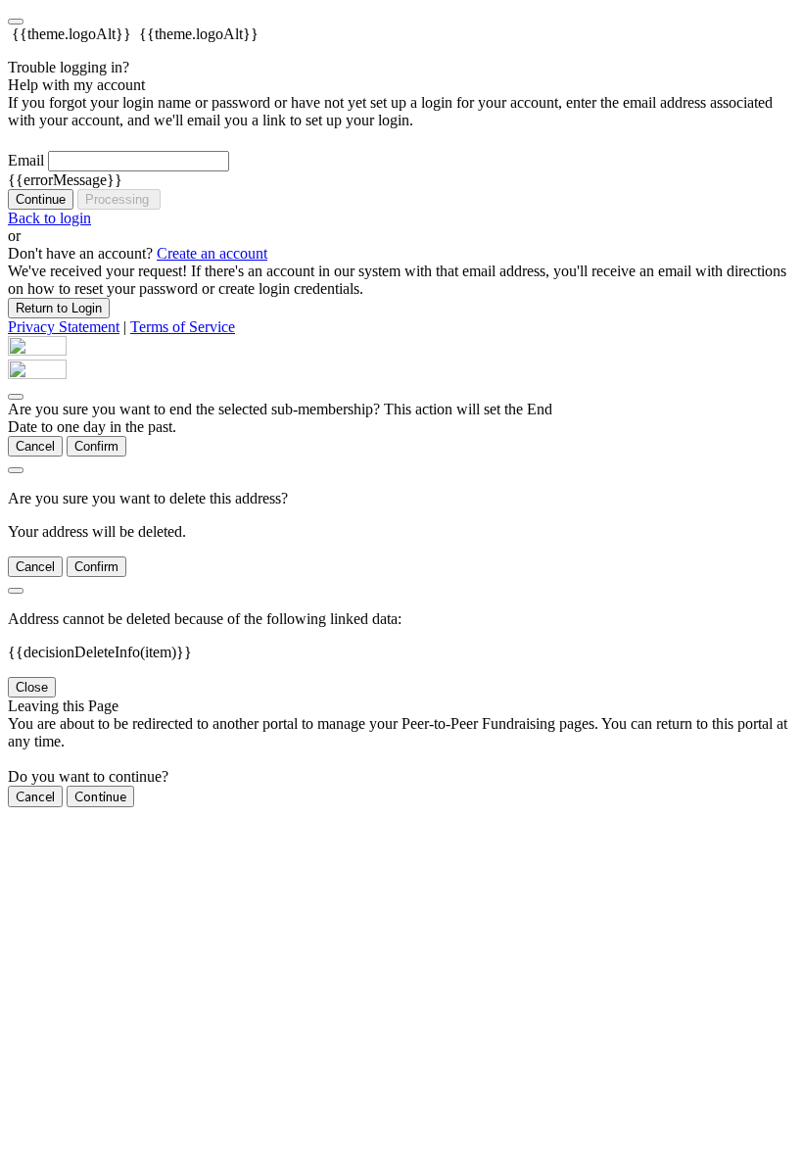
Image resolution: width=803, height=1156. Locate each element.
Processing (119, 199)
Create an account (212, 253)
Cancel (35, 446)
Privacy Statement (63, 326)
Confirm (96, 446)
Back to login (49, 218)
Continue (41, 199)
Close (32, 687)
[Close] (16, 397)
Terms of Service (182, 326)
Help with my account (76, 84)
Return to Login (59, 308)
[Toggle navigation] (16, 21)
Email (26, 160)
